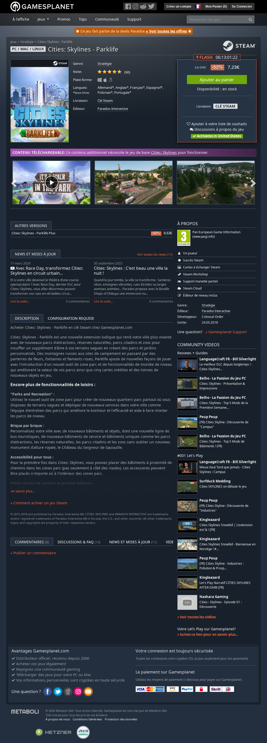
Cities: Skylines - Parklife (55, 42)
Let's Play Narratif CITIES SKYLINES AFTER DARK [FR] (225, 585)
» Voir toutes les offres (166, 31)
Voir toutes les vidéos (197, 617)
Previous (14, 182)
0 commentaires (78, 301)
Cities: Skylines (164, 152)
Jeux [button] (42, 19)
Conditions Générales (87, 719)
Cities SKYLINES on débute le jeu (222, 486)
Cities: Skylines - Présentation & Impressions (222, 386)
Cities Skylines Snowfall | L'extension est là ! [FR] (225, 527)
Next (253, 182)
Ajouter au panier (217, 80)
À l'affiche (21, 19)
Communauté (107, 19)
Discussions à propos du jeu (218, 129)
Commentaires (32, 541)
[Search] (250, 19)
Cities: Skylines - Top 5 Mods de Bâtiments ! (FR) (222, 443)
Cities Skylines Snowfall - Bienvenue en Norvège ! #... (227, 546)
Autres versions (31, 225)
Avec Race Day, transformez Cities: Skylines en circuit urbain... (46, 270)
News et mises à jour (35, 253)
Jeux (13, 42)
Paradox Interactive (113, 108)
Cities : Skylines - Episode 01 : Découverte (220, 604)
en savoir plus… (23, 491)
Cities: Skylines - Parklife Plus (33, 233)
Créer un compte (178, 6)
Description (27, 318)
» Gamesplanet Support (226, 331)
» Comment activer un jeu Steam (38, 502)
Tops (83, 19)
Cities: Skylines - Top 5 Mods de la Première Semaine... (223, 405)
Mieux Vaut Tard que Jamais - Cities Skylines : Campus (224, 469)
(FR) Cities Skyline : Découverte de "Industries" (223, 508)
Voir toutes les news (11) (155, 254)
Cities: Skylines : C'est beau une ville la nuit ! (131, 270)
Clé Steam (105, 100)
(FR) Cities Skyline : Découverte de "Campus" (223, 424)
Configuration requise (71, 318)
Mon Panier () (216, 6)
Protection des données (121, 719)
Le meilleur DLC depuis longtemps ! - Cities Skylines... (225, 366)
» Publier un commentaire (33, 552)
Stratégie (27, 42)
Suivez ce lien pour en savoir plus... (209, 634)
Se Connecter (242, 6)
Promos (63, 19)
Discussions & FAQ (79, 541)
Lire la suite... (19, 301)
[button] (197, 5)
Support (134, 19)
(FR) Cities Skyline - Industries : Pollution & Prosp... (221, 566)
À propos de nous (58, 719)
